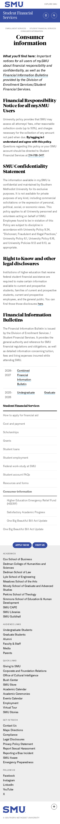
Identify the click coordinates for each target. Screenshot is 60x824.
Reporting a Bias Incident (18, 753)
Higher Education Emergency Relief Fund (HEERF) (31, 502)
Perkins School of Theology (19, 594)
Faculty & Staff (12, 643)
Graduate (49, 392)
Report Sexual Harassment (19, 748)
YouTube (8, 789)
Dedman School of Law (17, 572)
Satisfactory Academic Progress (26, 512)
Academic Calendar (14, 689)
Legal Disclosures (13, 739)
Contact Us (10, 725)
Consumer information (17, 491)
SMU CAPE (10, 607)
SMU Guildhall (12, 616)
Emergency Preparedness (18, 762)
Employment (10, 703)
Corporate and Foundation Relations (25, 671)
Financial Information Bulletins (25, 75)
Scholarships (11, 432)
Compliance (10, 734)
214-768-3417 (36, 155)
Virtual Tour (10, 707)
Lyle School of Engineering (19, 577)
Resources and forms (16, 483)
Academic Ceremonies (16, 694)
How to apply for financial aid (20, 415)
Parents (7, 653)
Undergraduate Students (17, 630)
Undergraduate (26, 392)
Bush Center (10, 680)
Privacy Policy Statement (18, 744)
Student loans (11, 449)
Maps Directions (13, 730)
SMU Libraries (11, 612)
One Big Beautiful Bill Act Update (27, 520)
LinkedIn (8, 785)
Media (7, 648)
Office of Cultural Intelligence (20, 675)
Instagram (9, 780)
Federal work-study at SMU (19, 466)
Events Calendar (12, 698)
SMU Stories (10, 712)
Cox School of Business (17, 559)
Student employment (15, 457)
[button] (54, 807)
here (40, 304)
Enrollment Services (15, 28)
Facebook (9, 775)
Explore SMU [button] (50, 4)
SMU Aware (10, 758)
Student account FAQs (16, 474)
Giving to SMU (12, 666)
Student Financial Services (18, 15)
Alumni (7, 639)
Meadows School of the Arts (20, 581)
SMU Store (9, 684)
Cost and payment (14, 424)
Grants (7, 440)
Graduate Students (14, 634)
